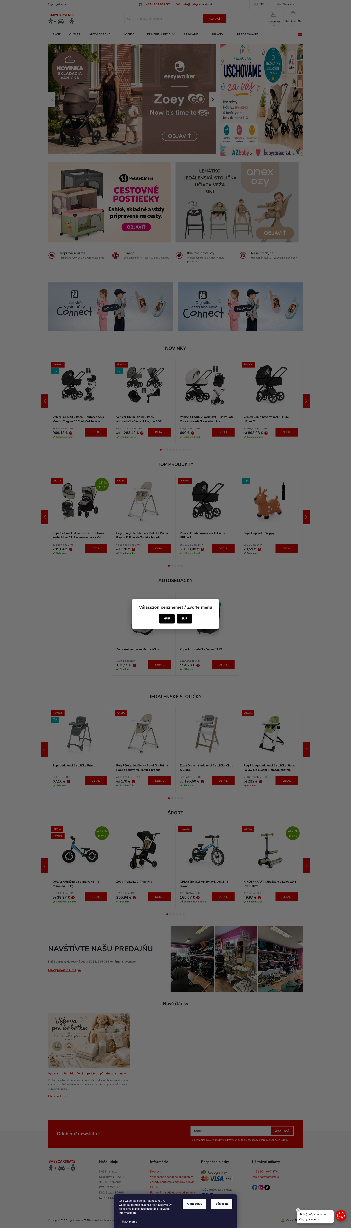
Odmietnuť (194, 1204)
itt (134, 1213)
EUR (184, 619)
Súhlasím (222, 1204)
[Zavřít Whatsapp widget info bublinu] (298, 1210)
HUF (167, 619)
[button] (340, 1215)
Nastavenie (129, 1222)
